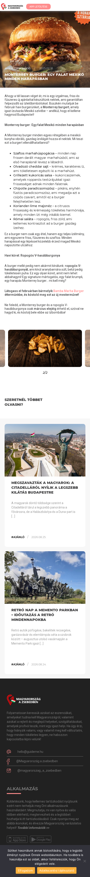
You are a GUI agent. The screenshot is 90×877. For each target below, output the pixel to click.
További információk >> (33, 827)
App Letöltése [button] (38, 6)
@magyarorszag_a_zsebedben (39, 770)
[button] (11, 348)
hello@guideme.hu (30, 751)
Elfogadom (25, 870)
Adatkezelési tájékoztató (56, 870)
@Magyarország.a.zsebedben (37, 761)
